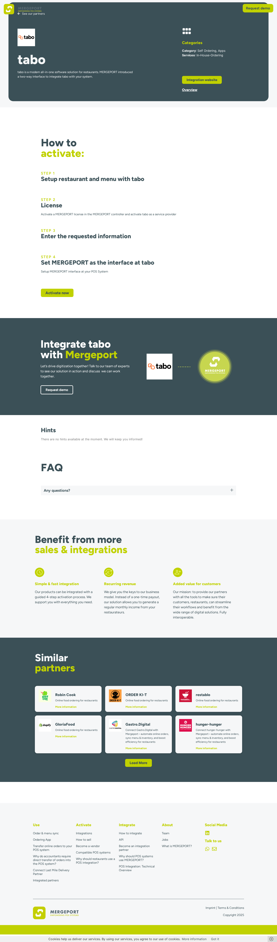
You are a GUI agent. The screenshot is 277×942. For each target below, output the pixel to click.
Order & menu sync (46, 833)
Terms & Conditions (231, 908)
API (121, 839)
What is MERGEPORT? (177, 846)
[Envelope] (214, 849)
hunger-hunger (209, 724)
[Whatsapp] (207, 849)
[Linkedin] (207, 833)
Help (212, 8)
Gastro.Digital (137, 724)
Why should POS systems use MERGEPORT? (136, 858)
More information (66, 706)
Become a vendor (88, 846)
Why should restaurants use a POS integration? (95, 860)
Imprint (210, 908)
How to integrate (130, 833)
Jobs (165, 839)
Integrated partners (46, 880)
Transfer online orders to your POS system (52, 848)
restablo (203, 694)
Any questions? (57, 490)
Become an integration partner (134, 848)
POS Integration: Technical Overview (137, 868)
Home (113, 8)
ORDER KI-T (136, 694)
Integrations (84, 833)
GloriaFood (65, 724)
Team (165, 833)
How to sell (83, 839)
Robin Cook (65, 694)
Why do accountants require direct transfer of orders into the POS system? (52, 860)
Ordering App (42, 839)
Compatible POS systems (93, 852)
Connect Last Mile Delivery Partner (51, 872)
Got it (215, 939)
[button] (138, 490)
